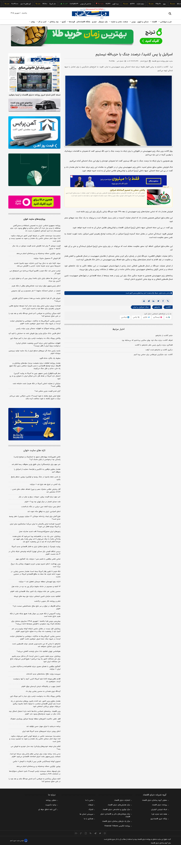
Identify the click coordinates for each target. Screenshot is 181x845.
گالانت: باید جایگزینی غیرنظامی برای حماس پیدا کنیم (153, 354)
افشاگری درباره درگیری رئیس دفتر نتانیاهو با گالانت (154, 345)
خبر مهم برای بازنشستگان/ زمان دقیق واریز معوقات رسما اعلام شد (36, 464)
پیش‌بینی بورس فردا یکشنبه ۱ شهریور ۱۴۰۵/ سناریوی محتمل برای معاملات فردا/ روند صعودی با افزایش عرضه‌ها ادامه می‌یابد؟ (35, 622)
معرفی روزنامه (51, 800)
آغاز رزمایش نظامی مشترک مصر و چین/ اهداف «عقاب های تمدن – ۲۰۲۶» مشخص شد (35, 490)
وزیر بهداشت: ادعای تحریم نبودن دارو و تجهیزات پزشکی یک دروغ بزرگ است (35, 565)
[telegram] (149, 301)
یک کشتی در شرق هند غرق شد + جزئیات (45, 484)
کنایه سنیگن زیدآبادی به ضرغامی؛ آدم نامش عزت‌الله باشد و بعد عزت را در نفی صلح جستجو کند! (34, 314)
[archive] (76, 833)
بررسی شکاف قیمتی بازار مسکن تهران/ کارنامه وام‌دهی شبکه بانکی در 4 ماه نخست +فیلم (34, 552)
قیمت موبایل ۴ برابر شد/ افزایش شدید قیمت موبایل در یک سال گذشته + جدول (36, 247)
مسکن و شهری (143, 22)
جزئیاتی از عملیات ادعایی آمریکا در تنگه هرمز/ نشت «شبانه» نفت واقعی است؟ (36, 385)
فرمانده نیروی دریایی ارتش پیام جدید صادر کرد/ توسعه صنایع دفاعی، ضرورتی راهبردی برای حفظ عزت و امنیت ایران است (34, 307)
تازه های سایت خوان (34, 450)
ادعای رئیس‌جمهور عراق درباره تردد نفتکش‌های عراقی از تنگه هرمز (36, 286)
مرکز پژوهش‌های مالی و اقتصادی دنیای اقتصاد (115, 815)
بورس (133, 22)
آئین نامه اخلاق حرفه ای (47, 809)
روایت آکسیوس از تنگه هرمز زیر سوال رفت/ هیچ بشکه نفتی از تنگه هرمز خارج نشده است (35, 615)
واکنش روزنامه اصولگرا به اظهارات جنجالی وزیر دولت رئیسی (38, 328)
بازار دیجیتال (103, 22)
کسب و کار (42, 22)
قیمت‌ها (71, 22)
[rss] (90, 833)
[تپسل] (71, 176)
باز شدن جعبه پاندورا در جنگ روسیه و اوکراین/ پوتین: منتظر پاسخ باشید (35, 478)
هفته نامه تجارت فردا (159, 814)
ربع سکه (173, 4)
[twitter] (158, 301)
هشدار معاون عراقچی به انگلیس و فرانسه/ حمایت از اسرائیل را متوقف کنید (37, 470)
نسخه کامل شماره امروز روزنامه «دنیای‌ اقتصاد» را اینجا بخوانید (34, 95)
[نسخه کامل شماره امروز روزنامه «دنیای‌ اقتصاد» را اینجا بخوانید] (34, 72)
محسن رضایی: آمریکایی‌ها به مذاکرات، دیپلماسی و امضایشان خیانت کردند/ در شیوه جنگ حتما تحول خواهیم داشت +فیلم (35, 322)
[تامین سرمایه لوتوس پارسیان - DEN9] (34, 169)
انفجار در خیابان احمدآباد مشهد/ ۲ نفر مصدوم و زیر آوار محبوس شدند (35, 292)
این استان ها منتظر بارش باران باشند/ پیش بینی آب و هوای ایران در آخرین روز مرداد (34, 279)
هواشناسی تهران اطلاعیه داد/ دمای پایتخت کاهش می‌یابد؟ (38, 651)
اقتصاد (154, 22)
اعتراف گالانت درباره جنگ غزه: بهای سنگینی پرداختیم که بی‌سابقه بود (147, 340)
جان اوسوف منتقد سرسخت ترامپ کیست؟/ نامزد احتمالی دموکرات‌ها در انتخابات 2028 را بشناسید (34, 772)
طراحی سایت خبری (18, 841)
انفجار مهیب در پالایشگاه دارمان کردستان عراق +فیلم (40, 686)
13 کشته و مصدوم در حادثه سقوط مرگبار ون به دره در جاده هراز (36, 586)
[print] (144, 301)
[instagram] (105, 833)
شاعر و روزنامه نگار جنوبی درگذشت (47, 601)
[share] (86, 833)
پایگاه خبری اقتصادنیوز (158, 818)
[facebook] (163, 301)
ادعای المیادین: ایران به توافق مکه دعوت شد (43, 511)
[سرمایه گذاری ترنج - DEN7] (90, 36)
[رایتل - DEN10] (34, 202)
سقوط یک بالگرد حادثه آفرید (49, 358)
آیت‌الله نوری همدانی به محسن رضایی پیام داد (43, 691)
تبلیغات (90, 805)
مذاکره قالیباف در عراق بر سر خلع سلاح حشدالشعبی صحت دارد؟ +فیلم (36, 607)
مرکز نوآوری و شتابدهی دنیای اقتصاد (116, 809)
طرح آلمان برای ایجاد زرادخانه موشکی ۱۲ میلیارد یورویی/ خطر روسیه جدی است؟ (34, 517)
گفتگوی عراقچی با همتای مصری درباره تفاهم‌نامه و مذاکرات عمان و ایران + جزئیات (35, 667)
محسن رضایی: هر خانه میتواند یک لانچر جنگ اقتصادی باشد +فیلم (35, 591)
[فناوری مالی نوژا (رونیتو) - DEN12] (34, 424)
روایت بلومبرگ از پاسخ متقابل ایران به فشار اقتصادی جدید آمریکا (36, 546)
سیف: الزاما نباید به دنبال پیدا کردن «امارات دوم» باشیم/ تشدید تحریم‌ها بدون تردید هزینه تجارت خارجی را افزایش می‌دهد (37, 264)
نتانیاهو (157, 307)
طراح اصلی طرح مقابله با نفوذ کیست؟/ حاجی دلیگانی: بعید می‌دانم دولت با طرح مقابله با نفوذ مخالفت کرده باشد (35, 397)
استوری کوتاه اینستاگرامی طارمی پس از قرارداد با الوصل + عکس (36, 761)
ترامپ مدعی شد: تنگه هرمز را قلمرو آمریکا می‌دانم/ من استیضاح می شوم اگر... (35, 272)
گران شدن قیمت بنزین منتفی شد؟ (47, 391)
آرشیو (63, 22)
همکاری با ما (88, 818)
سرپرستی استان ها (86, 814)
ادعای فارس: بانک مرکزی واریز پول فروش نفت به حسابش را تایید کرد (34, 333)
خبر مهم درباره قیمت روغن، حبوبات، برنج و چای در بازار (39, 497)
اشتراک (91, 809)
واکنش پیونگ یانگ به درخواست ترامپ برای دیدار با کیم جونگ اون (35, 338)
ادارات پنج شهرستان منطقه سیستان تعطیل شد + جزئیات (39, 581)
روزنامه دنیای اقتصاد (159, 805)
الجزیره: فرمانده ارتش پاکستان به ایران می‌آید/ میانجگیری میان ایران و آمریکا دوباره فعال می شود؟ (35, 525)
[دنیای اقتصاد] (90, 13)
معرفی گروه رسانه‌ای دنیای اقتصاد (154, 800)
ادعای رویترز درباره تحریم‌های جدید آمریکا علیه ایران (41, 731)
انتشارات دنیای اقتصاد (122, 800)
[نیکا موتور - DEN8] (34, 105)
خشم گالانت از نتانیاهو (164, 335)
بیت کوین (100, 4)
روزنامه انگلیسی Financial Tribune (117, 826)
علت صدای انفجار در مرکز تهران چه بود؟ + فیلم (42, 501)
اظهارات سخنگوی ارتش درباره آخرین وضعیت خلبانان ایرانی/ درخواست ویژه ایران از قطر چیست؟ (38, 344)
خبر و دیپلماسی (166, 22)
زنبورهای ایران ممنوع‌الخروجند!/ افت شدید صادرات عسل (39, 531)
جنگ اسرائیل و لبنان (141, 307)
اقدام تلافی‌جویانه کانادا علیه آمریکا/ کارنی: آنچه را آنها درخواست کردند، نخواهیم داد (36, 680)
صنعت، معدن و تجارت (119, 22)
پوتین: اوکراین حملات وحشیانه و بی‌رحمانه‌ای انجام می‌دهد (38, 253)
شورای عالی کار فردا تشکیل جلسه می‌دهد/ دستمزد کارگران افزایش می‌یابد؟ (36, 299)
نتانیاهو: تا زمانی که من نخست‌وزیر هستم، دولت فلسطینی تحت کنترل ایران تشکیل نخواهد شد (36, 645)
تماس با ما (89, 800)
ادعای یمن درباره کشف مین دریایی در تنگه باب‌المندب (40, 506)
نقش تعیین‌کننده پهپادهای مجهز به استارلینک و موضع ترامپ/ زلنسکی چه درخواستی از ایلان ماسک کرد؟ (37, 458)
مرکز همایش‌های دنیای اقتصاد (119, 805)
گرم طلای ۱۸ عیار (10, 4)
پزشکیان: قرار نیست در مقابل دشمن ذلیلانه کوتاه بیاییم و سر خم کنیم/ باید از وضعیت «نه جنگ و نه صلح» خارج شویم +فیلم (36, 630)
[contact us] (81, 833)
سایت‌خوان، (162, 293)
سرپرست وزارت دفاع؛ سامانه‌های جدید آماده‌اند (43, 674)
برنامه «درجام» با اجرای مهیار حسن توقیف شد (43, 726)
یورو (149, 4)
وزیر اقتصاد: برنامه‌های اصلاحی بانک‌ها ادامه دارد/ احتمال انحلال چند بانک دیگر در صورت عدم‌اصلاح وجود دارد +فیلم (34, 712)
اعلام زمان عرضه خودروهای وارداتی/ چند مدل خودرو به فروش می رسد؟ (35, 747)
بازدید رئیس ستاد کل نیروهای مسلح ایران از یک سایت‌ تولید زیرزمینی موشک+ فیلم (34, 352)
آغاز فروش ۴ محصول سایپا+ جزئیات (47, 258)
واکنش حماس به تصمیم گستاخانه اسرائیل (127, 190)
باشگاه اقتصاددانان (83, 22)
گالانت (168, 307)
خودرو (94, 22)
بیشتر (32, 22)
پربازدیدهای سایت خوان (34, 219)
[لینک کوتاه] (168, 301)
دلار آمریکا (37, 4)
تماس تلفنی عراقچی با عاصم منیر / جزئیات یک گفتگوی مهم (38, 559)
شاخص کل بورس (70, 4)
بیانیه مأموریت (50, 805)
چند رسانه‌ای (54, 22)
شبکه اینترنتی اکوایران (159, 809)
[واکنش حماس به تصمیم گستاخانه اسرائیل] (158, 197)
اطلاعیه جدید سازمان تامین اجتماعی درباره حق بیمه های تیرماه (37, 596)
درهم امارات (125, 4)
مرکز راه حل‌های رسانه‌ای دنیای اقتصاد (116, 821)
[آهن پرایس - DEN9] (34, 132)
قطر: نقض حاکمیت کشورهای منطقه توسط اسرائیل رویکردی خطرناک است (35, 720)
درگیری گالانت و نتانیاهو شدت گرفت (159, 350)
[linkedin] (153, 301)
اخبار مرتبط (118, 329)
